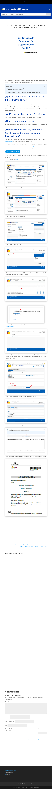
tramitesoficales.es (5, 1)
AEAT (17, 159)
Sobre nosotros (9, 772)
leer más (13, 584)
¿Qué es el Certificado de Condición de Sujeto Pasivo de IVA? (19, 88)
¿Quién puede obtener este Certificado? (15, 89)
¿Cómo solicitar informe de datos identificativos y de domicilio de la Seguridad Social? (26, 610)
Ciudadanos (13, 582)
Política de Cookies (34, 783)
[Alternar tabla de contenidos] (43, 86)
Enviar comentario (42, 733)
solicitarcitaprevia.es (32, 1)
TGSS (18, 582)
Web (6, 725)
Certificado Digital (9, 141)
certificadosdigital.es (23, 1)
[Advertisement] (26, 66)
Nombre (7, 717)
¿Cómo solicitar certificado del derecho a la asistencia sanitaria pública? (23, 643)
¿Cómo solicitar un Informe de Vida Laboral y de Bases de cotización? (24, 657)
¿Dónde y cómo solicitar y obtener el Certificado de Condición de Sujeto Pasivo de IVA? (24, 92)
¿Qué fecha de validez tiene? (12, 91)
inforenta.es (39, 1)
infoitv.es (26, 2)
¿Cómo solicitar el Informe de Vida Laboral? (23, 580)
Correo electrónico (9, 721)
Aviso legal (14, 783)
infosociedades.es (46, 1)
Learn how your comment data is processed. (33, 739)
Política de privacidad (23, 783)
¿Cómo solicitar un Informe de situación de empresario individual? (23, 594)
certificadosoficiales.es (14, 1)
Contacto (8, 774)
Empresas (19, 597)
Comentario (8, 701)
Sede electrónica (13, 187)
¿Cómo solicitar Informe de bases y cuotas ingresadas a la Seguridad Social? (23, 627)
